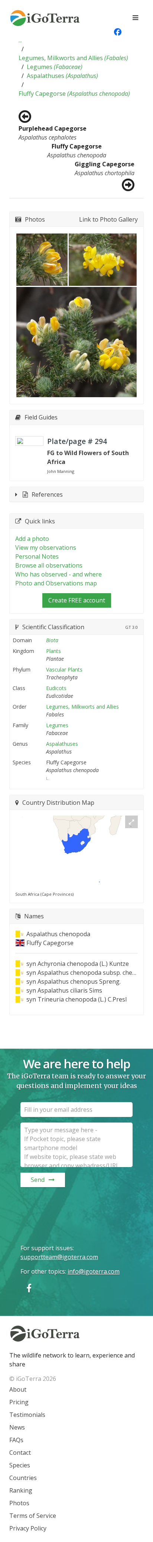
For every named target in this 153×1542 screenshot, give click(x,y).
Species (19, 1465)
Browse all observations (48, 565)
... (20, 40)
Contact (20, 1452)
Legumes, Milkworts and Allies (73, 58)
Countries (23, 1478)
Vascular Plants (64, 669)
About (17, 1389)
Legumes (54, 67)
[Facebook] (29, 1288)
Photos (19, 1503)
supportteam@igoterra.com (59, 1257)
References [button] (47, 494)
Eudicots (56, 688)
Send (38, 1180)
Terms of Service (32, 1516)
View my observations (45, 547)
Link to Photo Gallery (108, 219)
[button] (20, 40)
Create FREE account (76, 600)
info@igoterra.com (94, 1271)
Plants (53, 650)
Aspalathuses (62, 76)
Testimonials (27, 1415)
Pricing (19, 1402)
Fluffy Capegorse (74, 93)
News (17, 1427)
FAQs (16, 1440)
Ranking (20, 1490)
